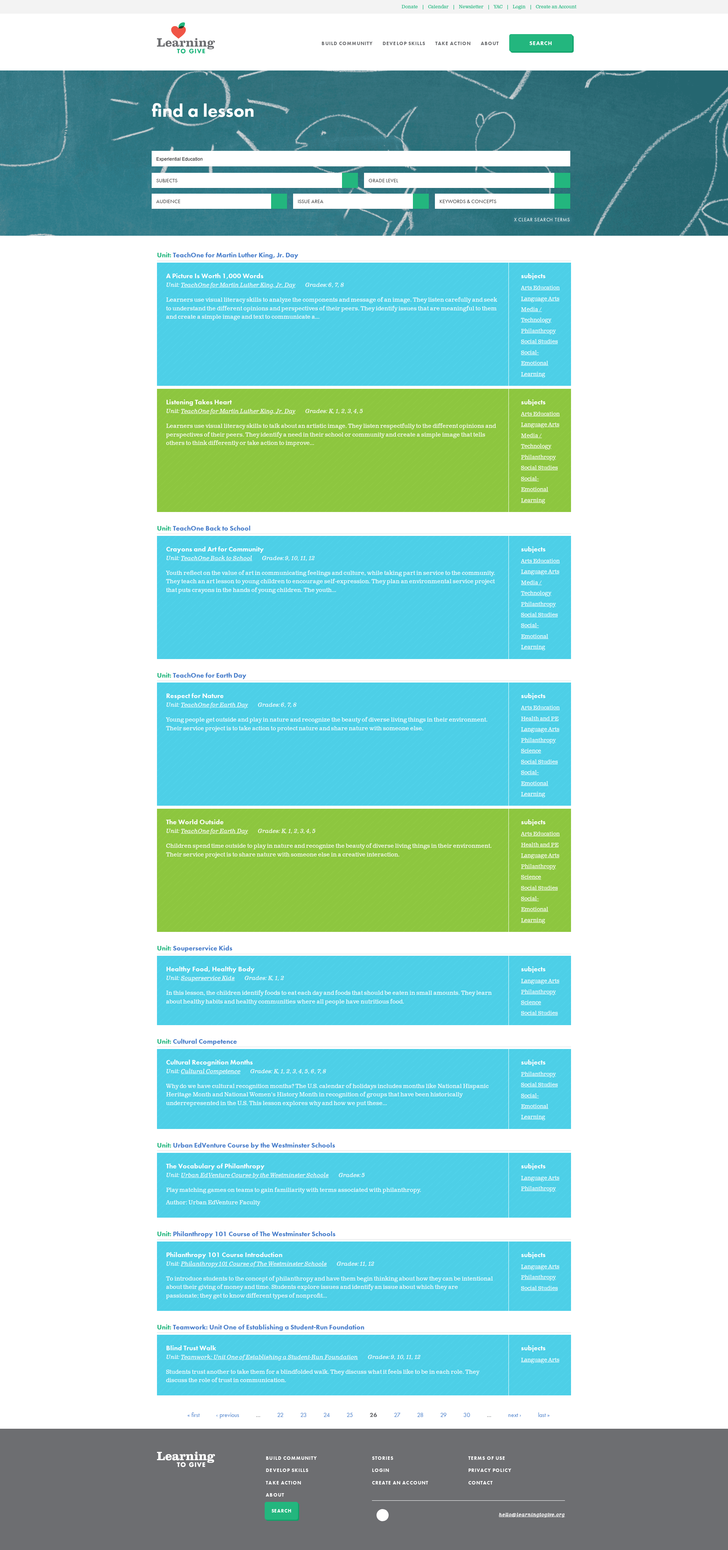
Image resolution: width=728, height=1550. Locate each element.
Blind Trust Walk (191, 1347)
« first (193, 1415)
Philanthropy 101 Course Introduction (224, 1254)
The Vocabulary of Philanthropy (215, 1166)
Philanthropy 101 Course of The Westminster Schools (254, 1233)
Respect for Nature (195, 695)
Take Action (453, 43)
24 (326, 1415)
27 (397, 1415)
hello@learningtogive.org (532, 1515)
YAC (498, 7)
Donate (410, 7)
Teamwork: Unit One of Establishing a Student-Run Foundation (268, 1327)
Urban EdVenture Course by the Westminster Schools (254, 1145)
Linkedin (383, 1518)
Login (519, 7)
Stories (383, 1458)
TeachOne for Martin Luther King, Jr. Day (235, 255)
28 (420, 1415)
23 (303, 1415)
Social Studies (539, 341)
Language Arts (540, 298)
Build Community (347, 43)
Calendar (438, 7)
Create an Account (556, 7)
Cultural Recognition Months (209, 1062)
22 (280, 1415)
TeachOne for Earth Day (209, 675)
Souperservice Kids (202, 948)
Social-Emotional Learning (534, 363)
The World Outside (195, 821)
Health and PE (540, 718)
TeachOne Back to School (212, 528)
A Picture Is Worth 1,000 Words (215, 275)
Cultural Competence (205, 1041)
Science (531, 751)
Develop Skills (404, 43)
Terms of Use (487, 1458)
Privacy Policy (490, 1470)
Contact (480, 1483)
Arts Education (540, 287)
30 (466, 1415)
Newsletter (471, 7)
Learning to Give (186, 37)
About (490, 43)
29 (443, 1415)
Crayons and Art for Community (215, 549)
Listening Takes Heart (199, 402)
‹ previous (227, 1415)
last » (544, 1415)
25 (350, 1415)
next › (514, 1415)
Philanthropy (538, 331)
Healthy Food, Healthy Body (210, 968)
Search (540, 43)
